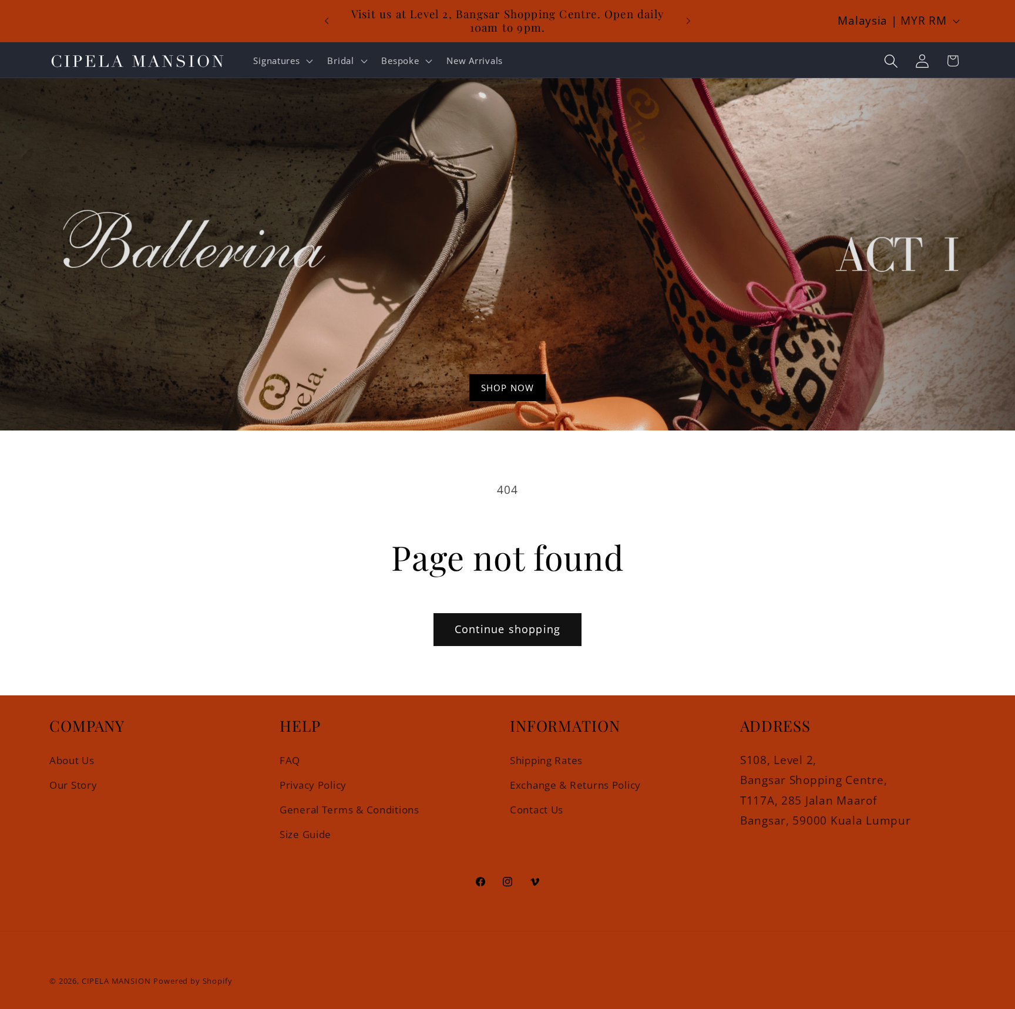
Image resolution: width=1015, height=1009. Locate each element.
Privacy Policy (313, 784)
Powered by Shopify (192, 981)
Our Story (73, 784)
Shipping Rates (546, 759)
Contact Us (536, 809)
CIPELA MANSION (116, 981)
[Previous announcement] (327, 21)
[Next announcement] (688, 21)
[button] (282, 61)
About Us (72, 759)
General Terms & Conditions (349, 809)
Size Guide (305, 834)
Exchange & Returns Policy (575, 784)
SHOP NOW (508, 387)
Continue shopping (507, 629)
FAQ (290, 759)
